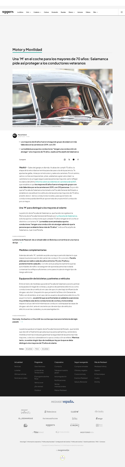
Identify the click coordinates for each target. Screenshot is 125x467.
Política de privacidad (48, 441)
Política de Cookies (76, 441)
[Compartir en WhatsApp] (65, 159)
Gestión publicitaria (89, 441)
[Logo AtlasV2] (38, 432)
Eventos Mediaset (81, 378)
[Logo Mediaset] (62, 403)
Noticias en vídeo (20, 378)
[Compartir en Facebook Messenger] (73, 159)
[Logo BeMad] (26, 425)
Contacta (58, 366)
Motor (37, 349)
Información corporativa (34, 441)
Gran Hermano (39, 366)
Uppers (97, 370)
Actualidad (29, 349)
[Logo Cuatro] (75, 411)
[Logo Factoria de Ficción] (50, 418)
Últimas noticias (20, 374)
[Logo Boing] (74, 418)
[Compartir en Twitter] (69, 159)
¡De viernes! (38, 386)
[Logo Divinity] (99, 411)
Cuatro (97, 378)
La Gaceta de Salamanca (66, 216)
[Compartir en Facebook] (78, 159)
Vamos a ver (38, 382)
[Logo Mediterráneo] (87, 432)
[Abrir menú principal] (122, 12)
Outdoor (37, 390)
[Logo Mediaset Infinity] (25, 411)
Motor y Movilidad (27, 49)
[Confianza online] (62, 460)
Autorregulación (60, 376)
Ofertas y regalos (80, 370)
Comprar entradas (81, 366)
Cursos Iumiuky (80, 374)
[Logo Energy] (99, 418)
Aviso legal (23, 441)
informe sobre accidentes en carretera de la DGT (55, 182)
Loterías (17, 370)
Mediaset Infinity (100, 366)
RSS (97, 441)
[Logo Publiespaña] (62, 432)
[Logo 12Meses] (99, 425)
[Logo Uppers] (50, 425)
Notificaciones (60, 380)
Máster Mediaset (60, 390)
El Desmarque (99, 374)
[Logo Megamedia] (63, 450)
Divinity (97, 382)
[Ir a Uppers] (7, 12)
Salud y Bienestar (80, 382)
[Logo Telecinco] (50, 411)
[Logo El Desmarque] (26, 418)
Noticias (17, 366)
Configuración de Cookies (63, 441)
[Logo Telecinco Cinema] (74, 425)
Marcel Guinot (22, 134)
